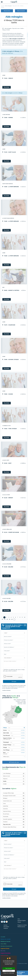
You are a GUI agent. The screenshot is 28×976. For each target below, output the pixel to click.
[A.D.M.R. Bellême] (14, 587)
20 (2, 619)
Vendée (13, 784)
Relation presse (21, 926)
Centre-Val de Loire (13, 800)
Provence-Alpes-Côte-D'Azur (13, 827)
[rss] (7, 922)
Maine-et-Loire (13, 776)
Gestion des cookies (23, 963)
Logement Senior (5, 948)
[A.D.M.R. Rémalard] (14, 518)
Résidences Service (5, 941)
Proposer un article (22, 925)
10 (24, 617)
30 (4, 619)
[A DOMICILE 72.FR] (14, 414)
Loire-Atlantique (13, 773)
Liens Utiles (3, 943)
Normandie (13, 816)
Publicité (6, 928)
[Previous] (2, 617)
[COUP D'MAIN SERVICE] (14, 173)
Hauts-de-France (13, 811)
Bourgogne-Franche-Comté (13, 795)
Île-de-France (13, 814)
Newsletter (6, 926)
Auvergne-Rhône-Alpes (13, 793)
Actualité (3, 936)
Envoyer (14, 681)
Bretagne (13, 798)
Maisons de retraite (5, 939)
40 (7, 619)
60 (12, 619)
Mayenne (13, 778)
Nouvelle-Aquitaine (13, 819)
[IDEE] (14, 276)
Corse (13, 803)
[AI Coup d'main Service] (14, 207)
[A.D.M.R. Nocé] (14, 449)
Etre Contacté (21, 10)
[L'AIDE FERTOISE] (14, 103)
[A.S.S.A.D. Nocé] (14, 484)
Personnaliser (8, 970)
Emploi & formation (6, 953)
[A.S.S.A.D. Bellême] (14, 553)
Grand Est (13, 808)
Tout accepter (8, 968)
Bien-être (3, 950)
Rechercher (7, 10)
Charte (19, 922)
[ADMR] (14, 64)
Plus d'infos (6, 87)
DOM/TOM (13, 806)
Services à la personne (6, 946)
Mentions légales (22, 920)
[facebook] (2, 922)
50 (9, 619)
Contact (5, 925)
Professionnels (4, 955)
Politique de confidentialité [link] (8, 973)
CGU (19, 919)
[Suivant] (14, 619)
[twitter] (4, 922)
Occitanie (13, 821)
